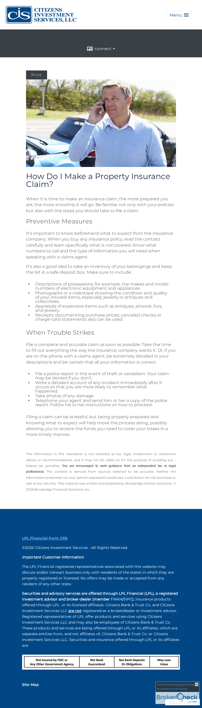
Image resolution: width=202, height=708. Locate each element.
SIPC (128, 599)
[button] (179, 15)
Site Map (30, 684)
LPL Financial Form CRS (45, 538)
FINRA (116, 599)
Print (36, 75)
